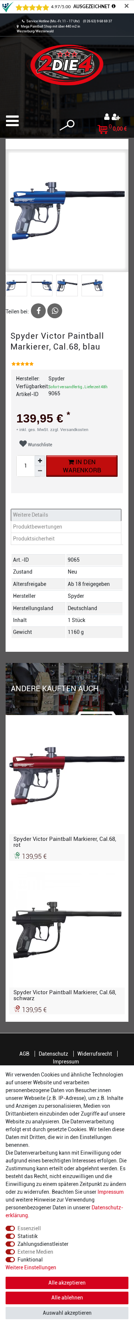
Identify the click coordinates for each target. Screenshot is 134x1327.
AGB (24, 1054)
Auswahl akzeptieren (67, 1313)
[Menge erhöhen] (40, 461)
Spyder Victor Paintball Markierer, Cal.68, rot (64, 842)
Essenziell (29, 1228)
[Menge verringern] (40, 471)
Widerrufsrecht (94, 1054)
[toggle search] (67, 125)
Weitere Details (30, 515)
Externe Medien (35, 1252)
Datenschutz (53, 1054)
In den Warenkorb (82, 465)
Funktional (30, 1260)
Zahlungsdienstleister (42, 1244)
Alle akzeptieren (67, 1283)
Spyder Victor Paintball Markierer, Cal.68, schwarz (64, 995)
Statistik (27, 1236)
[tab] (67, 515)
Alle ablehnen (67, 1298)
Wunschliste (39, 444)
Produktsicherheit (34, 539)
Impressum (66, 1062)
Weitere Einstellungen (31, 1267)
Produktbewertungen (37, 527)
